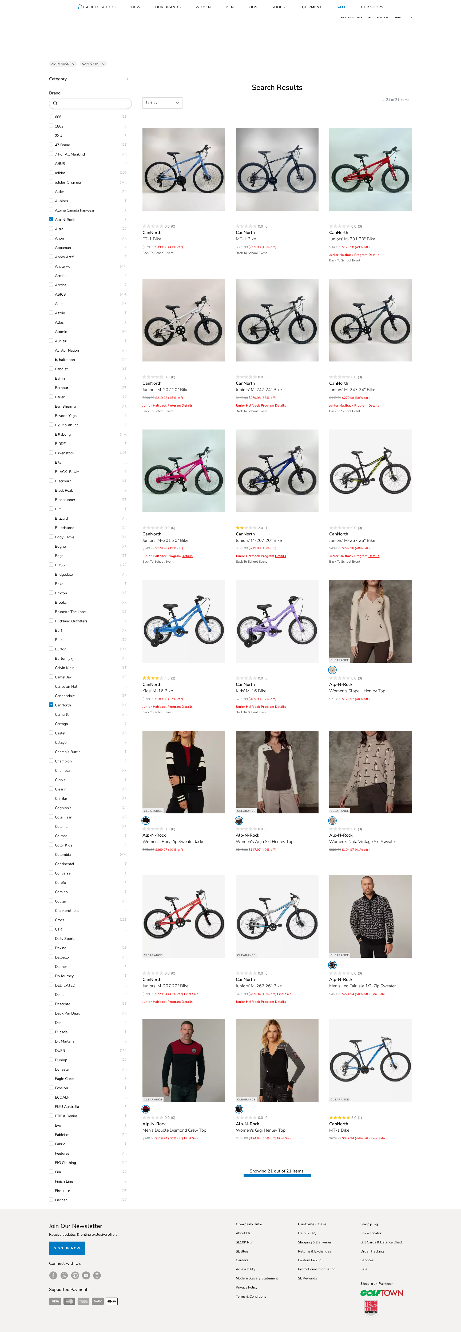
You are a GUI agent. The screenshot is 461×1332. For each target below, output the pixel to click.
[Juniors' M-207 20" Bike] (183, 320)
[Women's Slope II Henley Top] (370, 621)
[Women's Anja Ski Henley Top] (277, 772)
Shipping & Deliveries (315, 1242)
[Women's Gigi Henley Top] (277, 1060)
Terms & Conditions (251, 1296)
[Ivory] (239, 820)
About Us (243, 1233)
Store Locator (370, 1233)
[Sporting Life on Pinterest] (75, 1275)
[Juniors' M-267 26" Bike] (370, 471)
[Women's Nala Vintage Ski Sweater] (370, 772)
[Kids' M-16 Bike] (183, 621)
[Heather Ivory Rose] (332, 670)
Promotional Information (316, 1269)
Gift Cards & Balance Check (381, 1242)
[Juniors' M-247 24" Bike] (277, 320)
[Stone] (332, 820)
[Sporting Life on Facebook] (53, 1275)
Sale (363, 1269)
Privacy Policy (246, 1287)
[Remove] (73, 64)
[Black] (145, 820)
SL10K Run (244, 1242)
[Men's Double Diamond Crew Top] (183, 1060)
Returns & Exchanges (314, 1251)
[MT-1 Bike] (277, 169)
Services (366, 1260)
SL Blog (242, 1251)
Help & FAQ (307, 1233)
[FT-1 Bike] (183, 169)
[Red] (145, 1109)
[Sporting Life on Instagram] (97, 1275)
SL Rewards (307, 1278)
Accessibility (245, 1269)
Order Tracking (372, 1251)
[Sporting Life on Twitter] (64, 1275)
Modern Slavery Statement (257, 1278)
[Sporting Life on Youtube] (86, 1275)
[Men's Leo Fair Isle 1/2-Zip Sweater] (370, 916)
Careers (242, 1260)
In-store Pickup (309, 1260)
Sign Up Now (67, 1248)
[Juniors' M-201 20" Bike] (370, 169)
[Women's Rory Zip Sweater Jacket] (183, 772)
